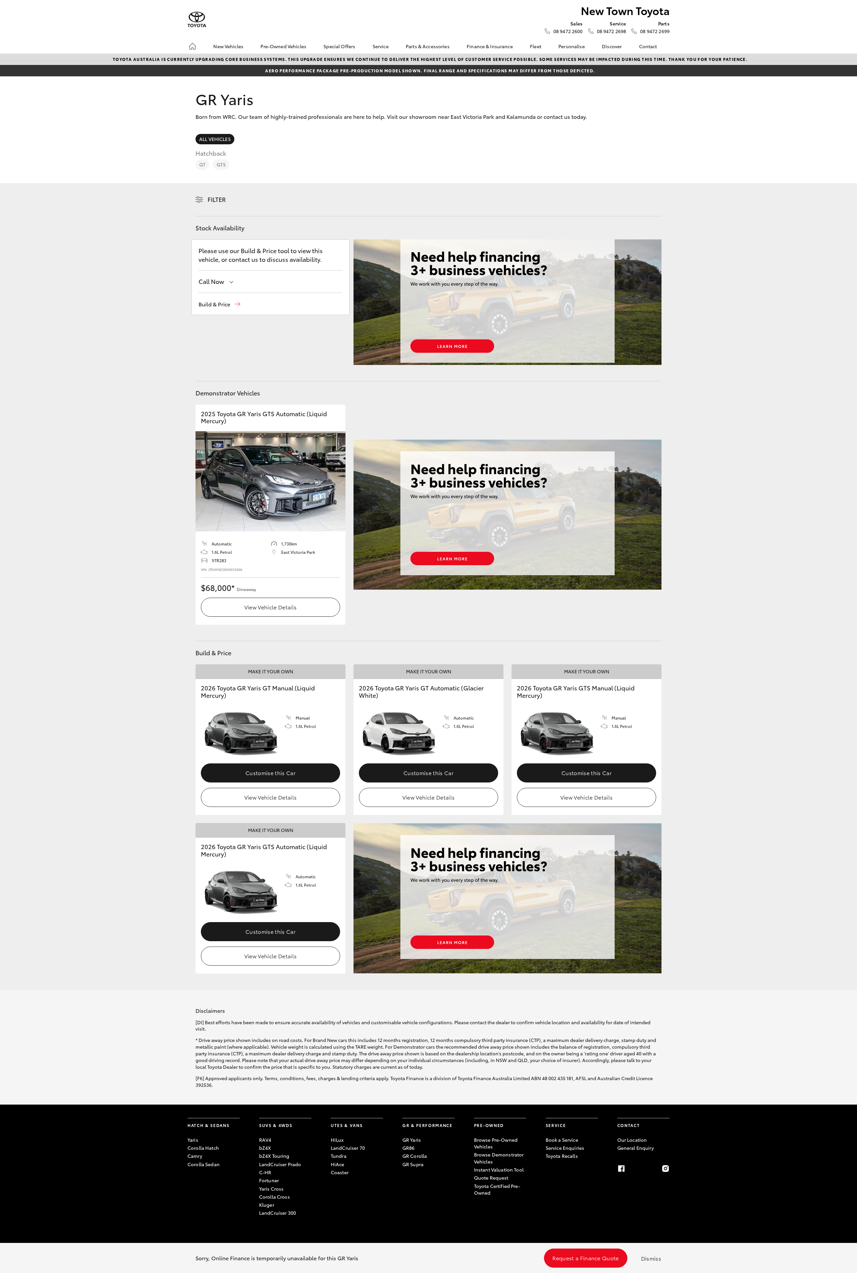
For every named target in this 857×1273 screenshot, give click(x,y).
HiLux (337, 1139)
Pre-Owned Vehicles (283, 46)
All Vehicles (215, 139)
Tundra (338, 1155)
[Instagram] (665, 1169)
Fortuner (269, 1180)
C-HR (265, 1172)
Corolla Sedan (203, 1164)
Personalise (571, 46)
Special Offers (339, 46)
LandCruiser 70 (348, 1147)
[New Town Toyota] (196, 19)
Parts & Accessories (428, 46)
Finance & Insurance (490, 46)
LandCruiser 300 (277, 1212)
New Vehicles (228, 46)
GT (202, 164)
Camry (194, 1155)
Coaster (339, 1172)
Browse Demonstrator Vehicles (499, 1158)
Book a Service (562, 1139)
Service (381, 46)
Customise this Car (270, 772)
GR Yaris (411, 1139)
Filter (217, 199)
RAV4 (265, 1139)
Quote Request (491, 1177)
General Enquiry (635, 1147)
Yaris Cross (271, 1188)
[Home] (192, 46)
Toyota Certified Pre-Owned (497, 1189)
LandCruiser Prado (280, 1164)
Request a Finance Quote (585, 1258)
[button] (219, 304)
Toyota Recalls (562, 1155)
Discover (612, 46)
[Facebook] (621, 1169)
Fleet (535, 46)
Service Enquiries (565, 1147)
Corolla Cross (274, 1196)
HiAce (337, 1164)
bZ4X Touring (274, 1155)
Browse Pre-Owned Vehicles (496, 1143)
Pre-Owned (489, 1125)
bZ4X (265, 1147)
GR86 (408, 1147)
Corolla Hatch (203, 1147)
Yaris (192, 1139)
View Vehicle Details (270, 607)
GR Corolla (414, 1155)
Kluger (266, 1204)
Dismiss (651, 1258)
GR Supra (412, 1164)
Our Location (632, 1139)
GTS (221, 164)
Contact (648, 46)
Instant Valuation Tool (499, 1169)
